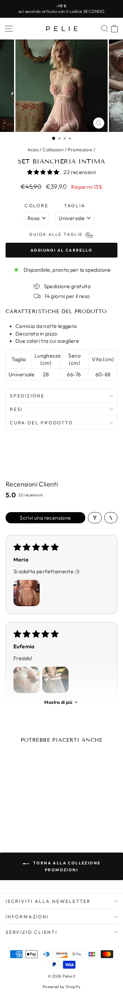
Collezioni (53, 150)
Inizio (33, 150)
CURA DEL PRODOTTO (41, 423)
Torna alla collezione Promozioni (66, 866)
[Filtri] (95, 517)
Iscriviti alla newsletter (48, 901)
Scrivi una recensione (45, 517)
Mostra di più (58, 702)
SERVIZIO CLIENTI (31, 932)
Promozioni (80, 150)
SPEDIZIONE (27, 396)
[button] (43, 172)
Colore (37, 206)
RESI (16, 409)
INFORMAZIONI (27, 917)
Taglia (75, 206)
